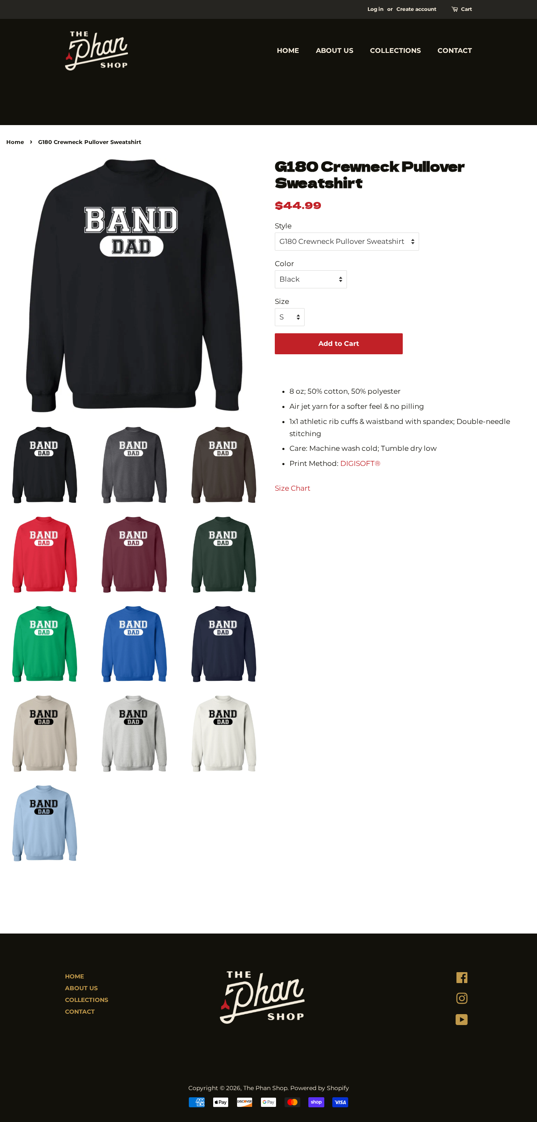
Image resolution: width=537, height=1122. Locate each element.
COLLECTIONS (395, 51)
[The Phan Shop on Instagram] (462, 1000)
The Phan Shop (265, 1088)
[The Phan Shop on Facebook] (462, 980)
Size (282, 301)
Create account (416, 9)
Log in (375, 9)
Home (15, 142)
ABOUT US (334, 51)
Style (283, 226)
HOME (288, 51)
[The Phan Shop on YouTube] (462, 1021)
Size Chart (292, 488)
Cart (466, 9)
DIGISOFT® (360, 463)
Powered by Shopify (319, 1088)
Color (284, 263)
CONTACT (455, 51)
